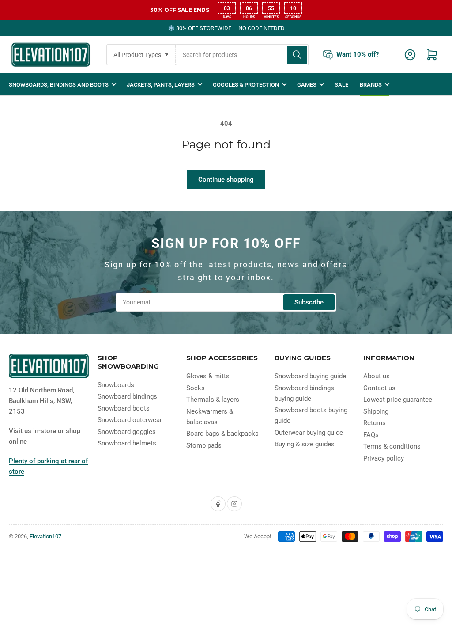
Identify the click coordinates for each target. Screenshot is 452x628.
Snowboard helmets (127, 443)
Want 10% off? (357, 54)
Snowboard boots (124, 408)
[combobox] (242, 54)
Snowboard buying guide (310, 376)
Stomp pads (204, 445)
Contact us (379, 388)
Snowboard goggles (127, 432)
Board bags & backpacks (222, 434)
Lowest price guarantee (397, 399)
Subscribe (309, 302)
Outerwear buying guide (309, 433)
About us (376, 376)
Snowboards (116, 385)
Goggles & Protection (246, 84)
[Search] (297, 54)
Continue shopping (226, 179)
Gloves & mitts (208, 376)
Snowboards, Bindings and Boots (59, 84)
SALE (341, 84)
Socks (195, 388)
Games (306, 84)
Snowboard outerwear (130, 420)
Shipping (375, 411)
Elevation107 (45, 536)
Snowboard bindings (127, 396)
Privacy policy (383, 458)
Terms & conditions (392, 446)
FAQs (371, 435)
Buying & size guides (305, 444)
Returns (374, 423)
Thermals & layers (212, 399)
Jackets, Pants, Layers (161, 84)
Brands (371, 84)
